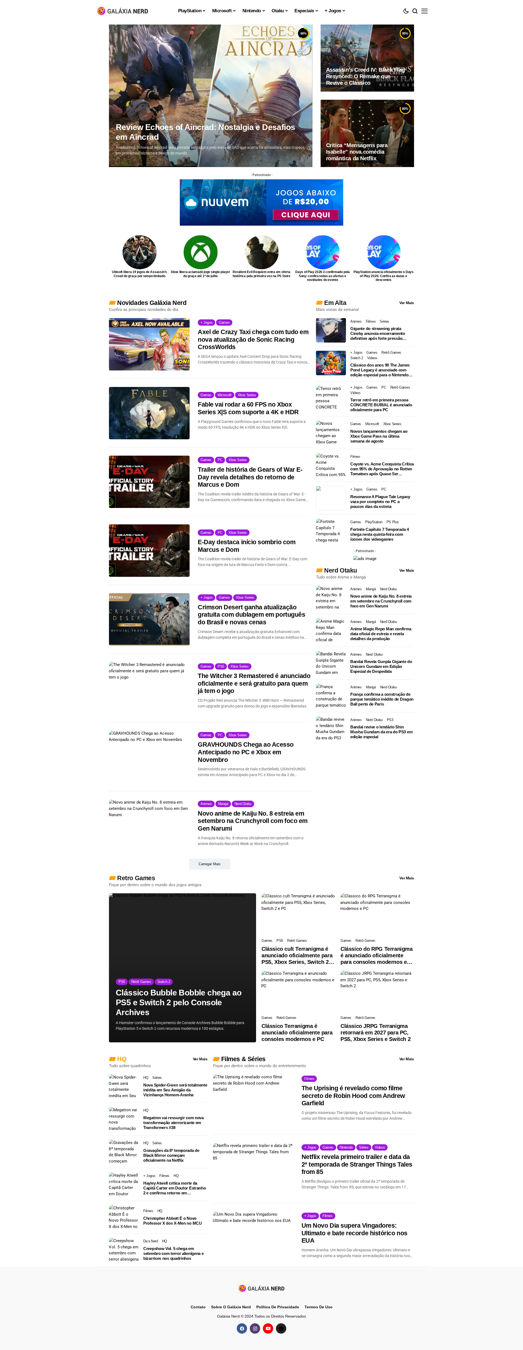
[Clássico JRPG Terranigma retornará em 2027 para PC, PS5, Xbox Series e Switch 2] (377, 991)
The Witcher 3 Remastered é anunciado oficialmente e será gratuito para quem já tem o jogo (254, 683)
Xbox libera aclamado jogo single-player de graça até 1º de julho (200, 274)
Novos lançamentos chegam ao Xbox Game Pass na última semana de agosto (379, 436)
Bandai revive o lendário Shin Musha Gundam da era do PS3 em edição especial (381, 732)
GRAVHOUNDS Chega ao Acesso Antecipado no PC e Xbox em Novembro (246, 752)
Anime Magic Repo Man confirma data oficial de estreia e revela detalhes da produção (380, 633)
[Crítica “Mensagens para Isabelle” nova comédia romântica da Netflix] (367, 133)
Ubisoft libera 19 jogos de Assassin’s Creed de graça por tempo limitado (139, 274)
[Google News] (281, 1328)
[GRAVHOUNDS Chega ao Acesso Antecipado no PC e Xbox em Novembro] (149, 757)
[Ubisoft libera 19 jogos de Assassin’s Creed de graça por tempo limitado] (140, 252)
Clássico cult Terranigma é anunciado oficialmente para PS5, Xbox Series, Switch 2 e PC (297, 955)
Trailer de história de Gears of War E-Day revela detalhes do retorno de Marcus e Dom (250, 477)
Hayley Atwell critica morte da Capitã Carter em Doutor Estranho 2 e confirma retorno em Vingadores (174, 1188)
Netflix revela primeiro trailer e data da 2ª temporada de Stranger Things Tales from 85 (357, 1164)
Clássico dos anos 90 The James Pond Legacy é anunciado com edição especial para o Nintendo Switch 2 (380, 370)
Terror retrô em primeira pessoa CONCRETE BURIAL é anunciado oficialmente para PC (381, 405)
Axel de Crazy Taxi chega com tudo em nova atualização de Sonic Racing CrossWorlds (253, 339)
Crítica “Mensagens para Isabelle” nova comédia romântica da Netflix (357, 151)
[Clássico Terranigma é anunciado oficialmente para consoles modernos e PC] (298, 991)
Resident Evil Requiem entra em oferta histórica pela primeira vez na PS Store (261, 274)
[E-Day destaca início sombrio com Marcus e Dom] (149, 550)
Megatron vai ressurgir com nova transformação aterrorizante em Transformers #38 (173, 1122)
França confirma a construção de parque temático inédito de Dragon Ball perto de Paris (381, 699)
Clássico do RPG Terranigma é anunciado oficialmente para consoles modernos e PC (376, 955)
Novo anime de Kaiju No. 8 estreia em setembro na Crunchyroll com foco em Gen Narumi (253, 821)
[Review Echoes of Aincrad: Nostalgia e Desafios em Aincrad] (210, 96)
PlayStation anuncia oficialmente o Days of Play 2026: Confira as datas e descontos (383, 276)
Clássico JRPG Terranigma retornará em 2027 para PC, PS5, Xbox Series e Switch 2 (375, 1032)
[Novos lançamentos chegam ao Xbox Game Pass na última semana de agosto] (331, 432)
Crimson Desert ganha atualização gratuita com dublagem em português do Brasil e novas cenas (251, 615)
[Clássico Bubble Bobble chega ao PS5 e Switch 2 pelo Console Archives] (182, 967)
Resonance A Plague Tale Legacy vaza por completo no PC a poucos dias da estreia (380, 501)
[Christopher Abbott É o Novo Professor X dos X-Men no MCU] (124, 1217)
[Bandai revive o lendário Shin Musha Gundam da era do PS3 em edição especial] (331, 728)
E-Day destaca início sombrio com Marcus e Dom (246, 545)
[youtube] (268, 1328)
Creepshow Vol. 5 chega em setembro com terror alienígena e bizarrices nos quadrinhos (173, 1253)
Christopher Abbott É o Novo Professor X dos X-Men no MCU (172, 1220)
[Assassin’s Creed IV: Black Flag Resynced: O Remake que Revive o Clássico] (367, 58)
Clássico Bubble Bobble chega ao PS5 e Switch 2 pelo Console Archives (178, 1002)
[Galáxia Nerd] (122, 10)
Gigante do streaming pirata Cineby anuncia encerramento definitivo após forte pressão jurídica (377, 333)
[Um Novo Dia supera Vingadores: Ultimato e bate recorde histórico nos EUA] (253, 1238)
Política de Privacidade (277, 1307)
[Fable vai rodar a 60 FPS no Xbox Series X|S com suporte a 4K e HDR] (149, 413)
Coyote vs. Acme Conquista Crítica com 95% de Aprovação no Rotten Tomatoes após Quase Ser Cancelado (382, 469)
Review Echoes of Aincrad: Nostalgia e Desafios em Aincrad (205, 132)
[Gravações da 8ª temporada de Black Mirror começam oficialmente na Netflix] (124, 1152)
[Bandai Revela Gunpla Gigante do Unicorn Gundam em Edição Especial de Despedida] (331, 663)
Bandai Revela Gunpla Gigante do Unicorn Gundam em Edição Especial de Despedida (381, 666)
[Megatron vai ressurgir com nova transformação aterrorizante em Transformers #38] (124, 1119)
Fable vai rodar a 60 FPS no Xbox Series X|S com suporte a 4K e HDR (248, 408)
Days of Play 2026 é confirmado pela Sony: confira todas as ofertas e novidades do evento (322, 276)
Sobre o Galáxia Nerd (231, 1307)
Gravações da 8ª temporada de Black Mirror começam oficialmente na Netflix (171, 1155)
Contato (198, 1307)
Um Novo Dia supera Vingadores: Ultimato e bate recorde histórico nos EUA (355, 1233)
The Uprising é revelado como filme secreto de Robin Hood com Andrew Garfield (353, 1096)
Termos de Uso (319, 1307)
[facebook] (242, 1328)
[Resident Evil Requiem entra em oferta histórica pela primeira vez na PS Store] (262, 252)
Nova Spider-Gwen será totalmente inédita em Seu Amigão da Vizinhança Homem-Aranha (175, 1090)
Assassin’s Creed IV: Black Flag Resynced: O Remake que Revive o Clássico (365, 76)
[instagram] (255, 1328)
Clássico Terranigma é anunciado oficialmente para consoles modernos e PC (297, 1032)
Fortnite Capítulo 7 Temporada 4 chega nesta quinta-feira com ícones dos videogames (379, 534)
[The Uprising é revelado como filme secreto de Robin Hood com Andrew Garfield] (253, 1100)
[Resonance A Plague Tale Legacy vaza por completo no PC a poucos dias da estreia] (331, 498)
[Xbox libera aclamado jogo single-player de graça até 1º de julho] (201, 252)
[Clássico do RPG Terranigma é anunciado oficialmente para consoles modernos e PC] (377, 914)
